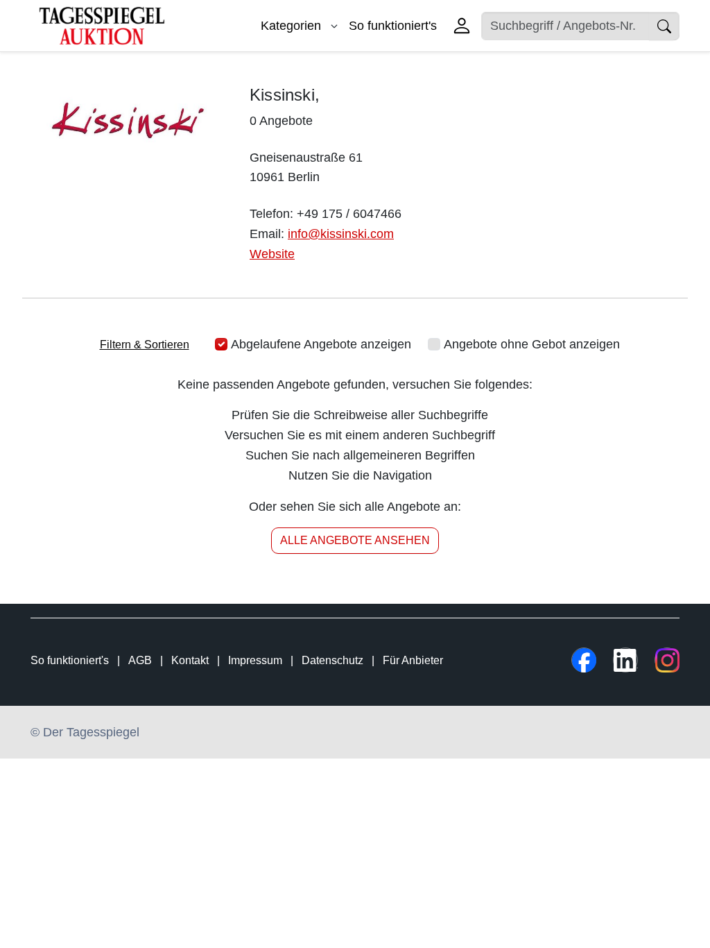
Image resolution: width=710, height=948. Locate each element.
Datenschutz (332, 660)
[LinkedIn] (625, 659)
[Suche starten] (664, 26)
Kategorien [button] (292, 26)
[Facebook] (583, 659)
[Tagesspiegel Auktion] (102, 25)
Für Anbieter (413, 660)
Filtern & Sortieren (144, 344)
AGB (140, 660)
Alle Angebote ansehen (355, 540)
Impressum (255, 660)
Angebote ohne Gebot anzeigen (532, 344)
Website (272, 254)
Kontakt (190, 660)
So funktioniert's (393, 26)
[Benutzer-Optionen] (462, 26)
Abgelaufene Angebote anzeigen (321, 344)
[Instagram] (667, 659)
